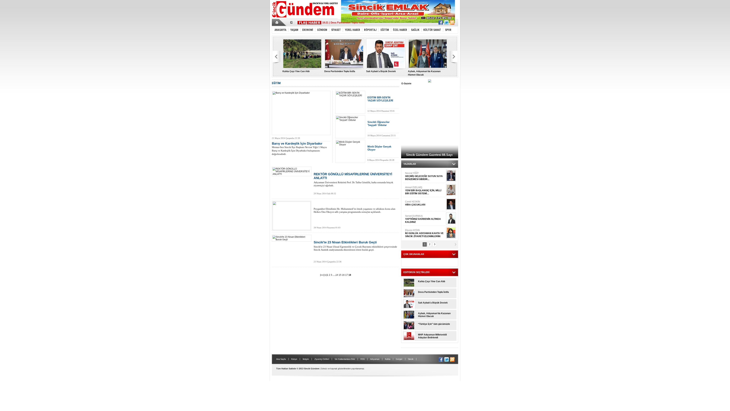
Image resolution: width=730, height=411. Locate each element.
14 (337, 275)
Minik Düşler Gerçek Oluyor (379, 148)
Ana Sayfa (281, 359)
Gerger (399, 359)
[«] (326, 275)
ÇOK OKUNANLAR (413, 254)
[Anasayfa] (277, 22)
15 (340, 275)
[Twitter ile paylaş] (446, 22)
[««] (322, 275)
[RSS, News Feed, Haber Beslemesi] (452, 22)
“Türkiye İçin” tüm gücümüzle (434, 324)
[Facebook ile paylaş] (440, 22)
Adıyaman (374, 359)
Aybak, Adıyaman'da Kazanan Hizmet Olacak (434, 315)
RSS (362, 359)
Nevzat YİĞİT (424, 176)
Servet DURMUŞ (423, 219)
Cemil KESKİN (415, 203)
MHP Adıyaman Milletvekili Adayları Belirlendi (432, 336)
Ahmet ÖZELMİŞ (423, 190)
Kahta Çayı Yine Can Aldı (295, 71)
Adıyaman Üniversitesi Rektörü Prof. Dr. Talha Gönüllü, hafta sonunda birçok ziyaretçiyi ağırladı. (353, 179)
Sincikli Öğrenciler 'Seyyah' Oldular (378, 124)
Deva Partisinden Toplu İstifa (339, 71)
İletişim (306, 359)
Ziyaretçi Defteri (321, 359)
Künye (294, 359)
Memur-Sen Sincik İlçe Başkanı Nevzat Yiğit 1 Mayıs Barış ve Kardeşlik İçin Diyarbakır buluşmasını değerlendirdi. (299, 148)
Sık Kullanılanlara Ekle (345, 359)
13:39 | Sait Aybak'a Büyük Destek (342, 22)
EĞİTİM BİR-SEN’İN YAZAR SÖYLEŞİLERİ (380, 99)
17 (346, 275)
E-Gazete (406, 83)
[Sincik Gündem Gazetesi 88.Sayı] (429, 81)
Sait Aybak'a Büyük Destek (381, 71)
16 (343, 275)
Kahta (387, 359)
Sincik (410, 359)
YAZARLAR (409, 164)
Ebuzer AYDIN (424, 233)
